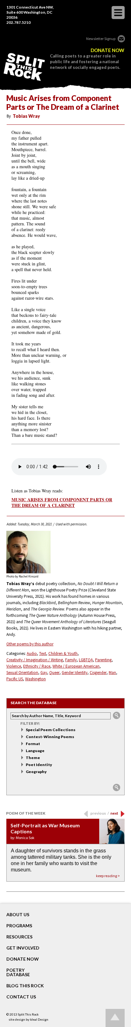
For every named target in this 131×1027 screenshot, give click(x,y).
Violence (13, 666)
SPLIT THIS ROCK (24, 67)
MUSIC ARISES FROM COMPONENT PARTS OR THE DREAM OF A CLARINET (61, 502)
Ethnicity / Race (36, 666)
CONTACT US (21, 997)
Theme (33, 757)
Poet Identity (39, 764)
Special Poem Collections (50, 729)
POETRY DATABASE (18, 972)
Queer (54, 672)
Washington (35, 679)
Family (71, 660)
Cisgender (98, 672)
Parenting (103, 660)
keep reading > (108, 875)
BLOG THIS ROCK (25, 986)
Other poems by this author (29, 644)
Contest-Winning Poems (50, 736)
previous (99, 813)
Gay (43, 672)
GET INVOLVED (22, 948)
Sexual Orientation (22, 672)
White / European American (76, 666)
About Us (17, 914)
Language (35, 750)
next (114, 813)
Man (112, 672)
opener (118, 12)
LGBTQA (86, 660)
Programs (19, 926)
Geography (36, 771)
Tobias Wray (26, 116)
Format (33, 743)
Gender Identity (74, 672)
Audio (32, 653)
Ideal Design (39, 1019)
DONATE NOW (107, 50)
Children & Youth (63, 653)
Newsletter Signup (100, 38)
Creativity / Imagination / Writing (34, 660)
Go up (115, 1018)
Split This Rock (28, 1014)
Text (42, 653)
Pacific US (14, 679)
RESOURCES (19, 937)
